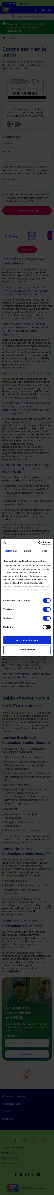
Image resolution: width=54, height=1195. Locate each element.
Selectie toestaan (27, 649)
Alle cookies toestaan (27, 640)
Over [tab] (44, 551)
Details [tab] (27, 551)
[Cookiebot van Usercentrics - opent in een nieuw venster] (38, 543)
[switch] (46, 609)
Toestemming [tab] (10, 551)
